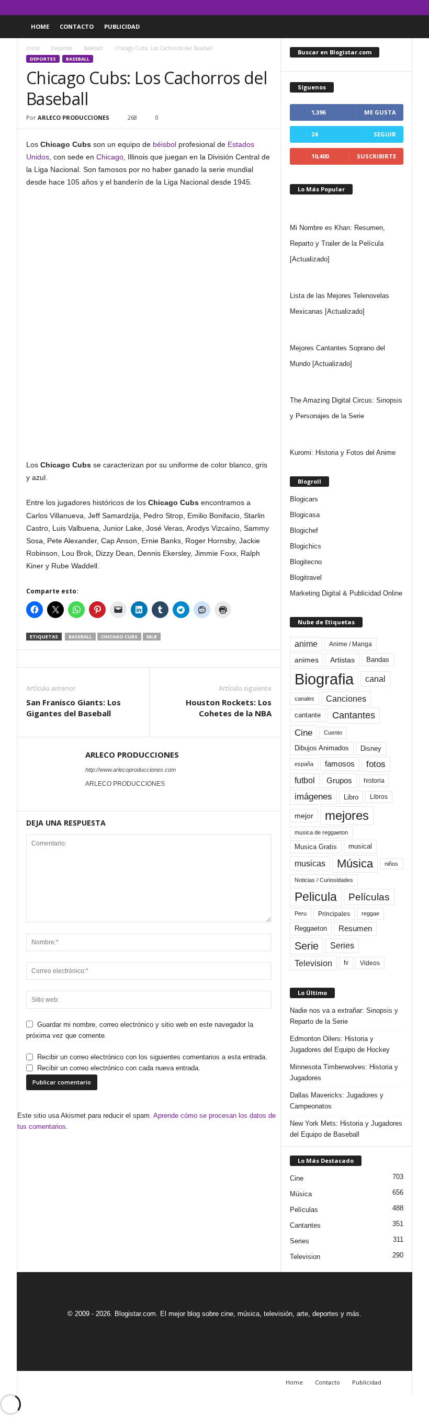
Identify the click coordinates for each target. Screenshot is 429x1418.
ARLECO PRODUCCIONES (73, 117)
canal (375, 678)
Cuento (333, 732)
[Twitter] (388, 7)
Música (355, 863)
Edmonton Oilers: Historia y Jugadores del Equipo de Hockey (340, 1044)
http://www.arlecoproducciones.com (130, 770)
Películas (369, 896)
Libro (351, 797)
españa (304, 764)
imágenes (313, 797)
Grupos (339, 780)
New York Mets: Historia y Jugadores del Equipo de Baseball (346, 1128)
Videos (370, 963)
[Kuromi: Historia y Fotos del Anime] (346, 434)
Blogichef (304, 530)
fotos (376, 764)
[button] (396, 26)
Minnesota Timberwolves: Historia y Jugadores (344, 1072)
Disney (370, 748)
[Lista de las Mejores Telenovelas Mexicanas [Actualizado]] (346, 277)
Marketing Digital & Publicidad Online (346, 593)
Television (313, 963)
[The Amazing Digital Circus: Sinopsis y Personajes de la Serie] (346, 382)
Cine (303, 732)
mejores (347, 815)
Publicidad (122, 26)
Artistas (342, 660)
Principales (334, 914)
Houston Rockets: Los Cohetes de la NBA (229, 707)
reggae (370, 913)
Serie (307, 946)
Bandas (377, 660)
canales (304, 698)
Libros (379, 797)
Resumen (355, 928)
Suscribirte (376, 156)
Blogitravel (306, 577)
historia (374, 780)
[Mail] (372, 7)
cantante (308, 715)
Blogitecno (306, 562)
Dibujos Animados (322, 748)
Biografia (324, 679)
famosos (340, 764)
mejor (304, 815)
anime (306, 643)
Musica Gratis (316, 847)
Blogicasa (305, 515)
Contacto (77, 26)
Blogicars (304, 499)
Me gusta (380, 112)
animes (307, 660)
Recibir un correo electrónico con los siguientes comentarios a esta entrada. (152, 1057)
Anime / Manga (350, 644)
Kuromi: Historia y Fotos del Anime (343, 452)
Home (40, 26)
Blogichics (305, 546)
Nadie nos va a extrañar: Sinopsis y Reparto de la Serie (344, 1016)
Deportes (61, 48)
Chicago (109, 157)
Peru (301, 913)
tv (346, 962)
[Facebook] (355, 7)
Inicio (32, 48)
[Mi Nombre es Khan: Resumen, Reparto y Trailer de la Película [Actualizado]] (346, 209)
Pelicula (316, 897)
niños (391, 864)
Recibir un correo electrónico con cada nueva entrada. (118, 1068)
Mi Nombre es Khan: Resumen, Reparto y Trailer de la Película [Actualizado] (337, 243)
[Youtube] (404, 7)
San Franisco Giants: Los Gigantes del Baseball (73, 707)
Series (342, 945)
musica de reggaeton (321, 832)
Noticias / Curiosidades (324, 880)
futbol (305, 780)
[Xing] (91, 798)
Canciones (346, 698)
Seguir (385, 134)
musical (360, 846)
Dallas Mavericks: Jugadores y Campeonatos (336, 1100)
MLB (151, 636)
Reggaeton (311, 928)
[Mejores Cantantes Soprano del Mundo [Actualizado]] (346, 329)
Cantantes (353, 715)
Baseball (93, 48)
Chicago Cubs (119, 636)
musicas (310, 863)
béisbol (164, 144)
